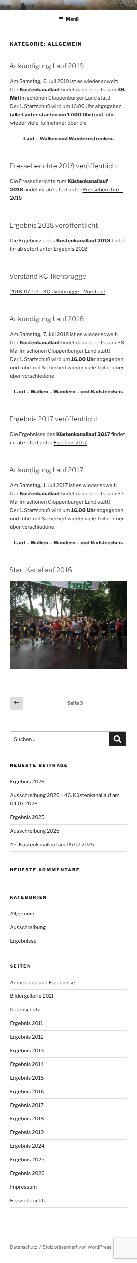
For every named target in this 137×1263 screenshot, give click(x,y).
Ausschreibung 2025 (35, 831)
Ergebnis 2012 (27, 1037)
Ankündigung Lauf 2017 (46, 470)
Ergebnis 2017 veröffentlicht (53, 419)
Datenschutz (25, 1010)
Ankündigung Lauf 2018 (46, 319)
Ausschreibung (28, 927)
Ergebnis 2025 (27, 817)
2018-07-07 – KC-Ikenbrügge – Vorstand (57, 292)
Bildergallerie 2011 (32, 996)
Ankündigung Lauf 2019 (46, 66)
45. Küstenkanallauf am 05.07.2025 (52, 845)
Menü (72, 19)
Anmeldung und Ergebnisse (42, 983)
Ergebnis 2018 (70, 249)
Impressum (23, 1187)
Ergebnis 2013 (27, 1051)
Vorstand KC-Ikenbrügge (47, 276)
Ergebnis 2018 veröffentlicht (53, 225)
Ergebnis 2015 (27, 1078)
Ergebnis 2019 (27, 1132)
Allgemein (22, 914)
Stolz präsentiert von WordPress (77, 1247)
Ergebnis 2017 (70, 443)
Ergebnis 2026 (27, 782)
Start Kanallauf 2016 (40, 570)
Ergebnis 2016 (27, 1092)
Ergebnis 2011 (26, 1023)
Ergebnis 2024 (27, 1146)
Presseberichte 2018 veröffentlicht (64, 166)
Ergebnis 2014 (27, 1064)
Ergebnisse (23, 941)
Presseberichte (28, 1201)
